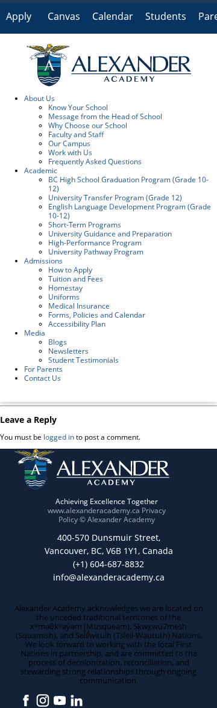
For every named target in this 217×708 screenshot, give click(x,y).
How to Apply (70, 270)
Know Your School (78, 107)
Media (34, 333)
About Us (39, 98)
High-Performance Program (95, 243)
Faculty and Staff (76, 134)
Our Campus (69, 143)
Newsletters (68, 351)
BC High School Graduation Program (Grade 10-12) (128, 184)
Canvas (64, 16)
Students (165, 16)
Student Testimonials (83, 360)
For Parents (43, 369)
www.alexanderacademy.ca (94, 510)
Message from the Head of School (105, 116)
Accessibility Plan (76, 324)
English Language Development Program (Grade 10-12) (129, 211)
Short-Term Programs (84, 225)
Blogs (57, 342)
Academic (40, 170)
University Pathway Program (95, 252)
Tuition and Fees (75, 279)
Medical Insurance (79, 306)
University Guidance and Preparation (110, 234)
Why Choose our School (87, 125)
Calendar (112, 16)
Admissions (43, 261)
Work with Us (70, 152)
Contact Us (42, 378)
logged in (58, 437)
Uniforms (64, 297)
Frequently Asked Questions (95, 161)
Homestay (65, 288)
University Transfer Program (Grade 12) (115, 197)
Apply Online (21, 21)
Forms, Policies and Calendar (96, 315)
